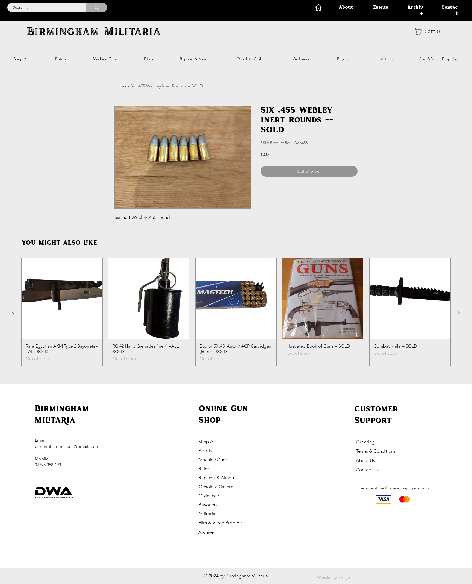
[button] (429, 31)
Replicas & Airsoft (216, 477)
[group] (236, 312)
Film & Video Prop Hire (222, 522)
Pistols (205, 450)
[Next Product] (458, 312)
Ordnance (209, 495)
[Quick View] (62, 298)
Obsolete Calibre (216, 486)
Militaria (207, 513)
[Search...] (96, 7)
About (346, 7)
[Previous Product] (13, 312)
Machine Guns (213, 459)
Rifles (204, 468)
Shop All (207, 441)
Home (120, 86)
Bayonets (208, 504)
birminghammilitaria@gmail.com (66, 446)
